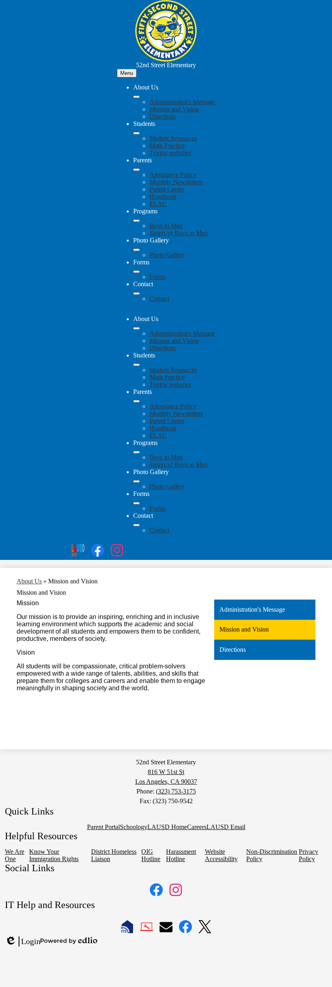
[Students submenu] (136, 133)
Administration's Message (182, 101)
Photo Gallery (167, 254)
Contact (159, 298)
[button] (136, 328)
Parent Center (166, 189)
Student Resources (173, 138)
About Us (29, 581)
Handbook (163, 196)
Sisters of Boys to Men (178, 233)
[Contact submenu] (136, 293)
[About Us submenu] (136, 97)
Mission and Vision (174, 109)
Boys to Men (166, 225)
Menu (126, 73)
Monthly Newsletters (176, 182)
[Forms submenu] (136, 271)
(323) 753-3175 (176, 791)
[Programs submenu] (136, 220)
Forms (157, 276)
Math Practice (167, 145)
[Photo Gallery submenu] (136, 250)
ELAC (158, 203)
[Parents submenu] (136, 169)
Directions (162, 116)
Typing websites (170, 152)
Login (22, 942)
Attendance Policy (172, 174)
